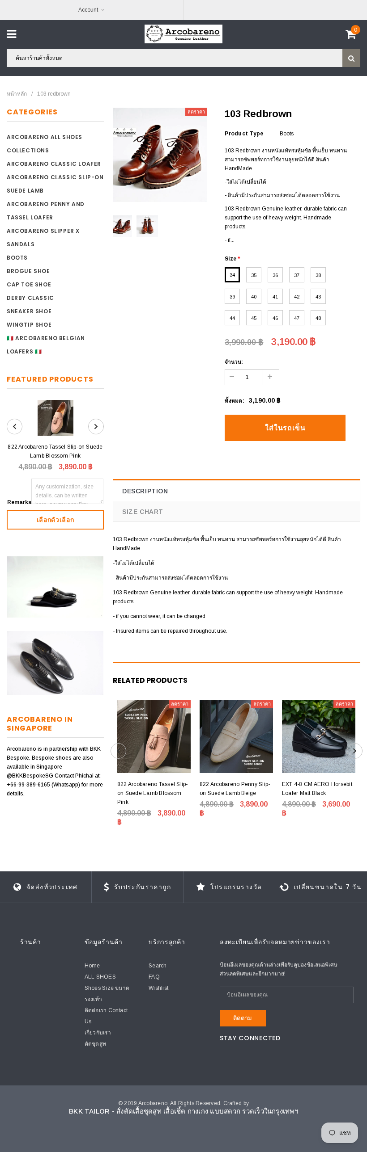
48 (318, 318)
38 (318, 275)
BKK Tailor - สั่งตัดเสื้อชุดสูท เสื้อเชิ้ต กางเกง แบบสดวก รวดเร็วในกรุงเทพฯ (183, 1111)
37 (296, 275)
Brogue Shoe (28, 271)
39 (232, 296)
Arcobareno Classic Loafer (54, 164)
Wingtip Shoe (29, 324)
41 (275, 296)
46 (275, 318)
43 (318, 296)
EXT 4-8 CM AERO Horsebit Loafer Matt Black (317, 788)
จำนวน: (234, 362)
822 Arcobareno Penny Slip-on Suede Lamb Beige (235, 788)
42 (296, 296)
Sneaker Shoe (29, 311)
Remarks (19, 502)
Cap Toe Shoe (29, 284)
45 (253, 318)
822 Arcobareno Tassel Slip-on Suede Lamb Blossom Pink (55, 451)
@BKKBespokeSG (31, 776)
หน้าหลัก (17, 94)
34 (232, 274)
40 (253, 296)
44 (232, 318)
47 (296, 318)
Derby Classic (30, 298)
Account (88, 10)
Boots (17, 257)
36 (275, 275)
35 (253, 275)
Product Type (244, 133)
